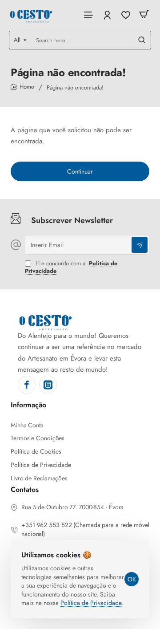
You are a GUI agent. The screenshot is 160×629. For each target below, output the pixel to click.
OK (132, 579)
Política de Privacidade (90, 602)
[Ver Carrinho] (144, 14)
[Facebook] (27, 385)
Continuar (80, 171)
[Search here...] (142, 40)
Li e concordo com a (71, 267)
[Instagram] (48, 385)
